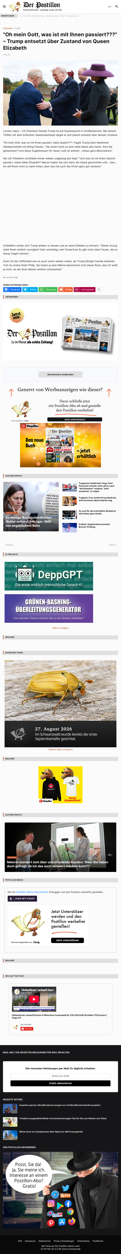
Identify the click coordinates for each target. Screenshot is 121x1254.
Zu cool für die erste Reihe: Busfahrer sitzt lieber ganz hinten (97, 512)
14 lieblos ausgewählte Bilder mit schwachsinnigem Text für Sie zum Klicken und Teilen (63, 1118)
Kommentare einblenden (60, 374)
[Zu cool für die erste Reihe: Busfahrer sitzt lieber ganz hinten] (69, 514)
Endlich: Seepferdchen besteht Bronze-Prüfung (94, 525)
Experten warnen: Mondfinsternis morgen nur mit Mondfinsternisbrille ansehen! (59, 1105)
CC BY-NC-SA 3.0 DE (51, 1249)
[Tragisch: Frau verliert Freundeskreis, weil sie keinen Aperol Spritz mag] (69, 501)
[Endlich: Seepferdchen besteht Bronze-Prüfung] (69, 528)
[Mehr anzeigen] (98, 289)
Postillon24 (98, 1241)
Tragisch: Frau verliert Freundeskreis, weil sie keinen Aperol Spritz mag (98, 499)
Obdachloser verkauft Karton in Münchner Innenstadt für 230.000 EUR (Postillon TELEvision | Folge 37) (59, 1016)
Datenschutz (45, 1241)
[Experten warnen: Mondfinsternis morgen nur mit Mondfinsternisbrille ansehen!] (10, 1108)
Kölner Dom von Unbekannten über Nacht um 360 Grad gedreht (51, 1131)
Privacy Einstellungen (64, 1241)
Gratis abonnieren (60, 1083)
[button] (4, 6)
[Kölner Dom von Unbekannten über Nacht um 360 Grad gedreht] (10, 1135)
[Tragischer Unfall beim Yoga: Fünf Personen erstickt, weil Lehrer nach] (69, 487)
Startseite (7, 28)
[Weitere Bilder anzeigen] (60, 749)
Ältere (112, 545)
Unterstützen (83, 1241)
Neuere (9, 545)
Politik (18, 28)
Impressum (30, 1241)
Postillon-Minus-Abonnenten (32, 892)
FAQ (20, 1241)
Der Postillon (61, 1246)
